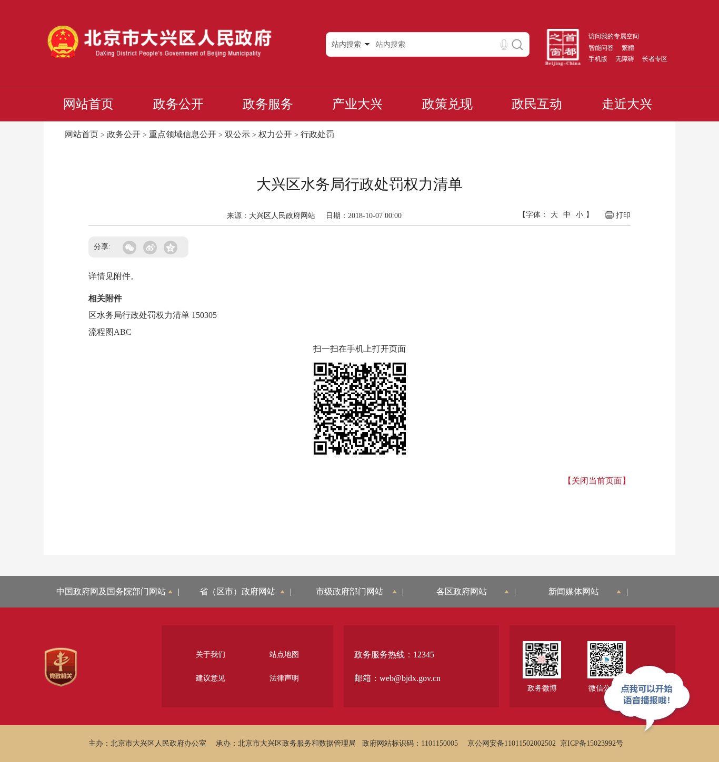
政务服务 (268, 104)
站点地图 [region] (284, 654)
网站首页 (88, 104)
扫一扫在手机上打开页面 (359, 348)
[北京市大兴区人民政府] (159, 58)
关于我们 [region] (210, 654)
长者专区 (654, 59)
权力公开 (275, 134)
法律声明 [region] (284, 678)
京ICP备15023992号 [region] (591, 743)
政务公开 (178, 104)
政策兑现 (447, 104)
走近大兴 (627, 104)
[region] (61, 667)
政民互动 (537, 104)
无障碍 (624, 59)
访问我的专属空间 (613, 36)
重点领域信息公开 (182, 134)
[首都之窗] (563, 63)
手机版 (597, 59)
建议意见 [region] (210, 678)
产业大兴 (357, 104)
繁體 (628, 48)
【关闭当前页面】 (597, 480)
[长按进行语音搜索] (504, 44)
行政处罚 (317, 134)
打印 (623, 215)
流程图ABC (110, 331)
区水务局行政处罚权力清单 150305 (152, 315)
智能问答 (601, 48)
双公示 (237, 134)
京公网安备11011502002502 (511, 743)
